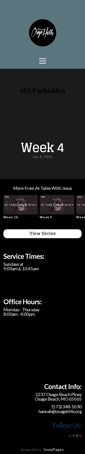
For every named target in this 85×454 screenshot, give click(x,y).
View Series (42, 233)
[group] (20, 208)
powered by (42, 450)
